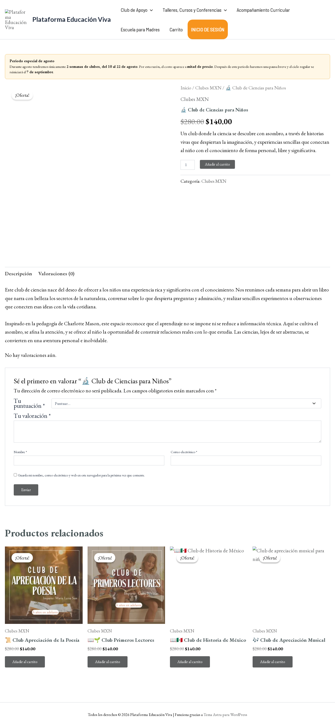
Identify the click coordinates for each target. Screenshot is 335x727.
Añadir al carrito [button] (25, 661)
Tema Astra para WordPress (225, 714)
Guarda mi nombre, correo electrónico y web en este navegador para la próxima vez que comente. (81, 475)
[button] (150, 10)
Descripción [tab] (18, 273)
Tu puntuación (29, 403)
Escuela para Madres (140, 29)
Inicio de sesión (207, 29)
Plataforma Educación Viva (71, 19)
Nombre (20, 452)
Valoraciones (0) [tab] (56, 273)
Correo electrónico (184, 452)
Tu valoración (32, 416)
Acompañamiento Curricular (263, 10)
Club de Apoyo (134, 10)
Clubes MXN (208, 88)
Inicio (185, 88)
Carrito (176, 29)
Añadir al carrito (217, 164)
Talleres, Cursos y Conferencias (192, 10)
